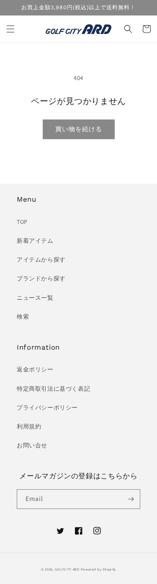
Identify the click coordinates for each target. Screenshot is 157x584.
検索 (23, 316)
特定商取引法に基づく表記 (53, 388)
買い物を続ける (78, 129)
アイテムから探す (41, 259)
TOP (22, 222)
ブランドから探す (41, 278)
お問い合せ (32, 445)
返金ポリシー (35, 369)
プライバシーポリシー (47, 407)
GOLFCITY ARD (67, 569)
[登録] (130, 499)
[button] (10, 29)
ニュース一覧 (35, 297)
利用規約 (29, 426)
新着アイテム (35, 240)
